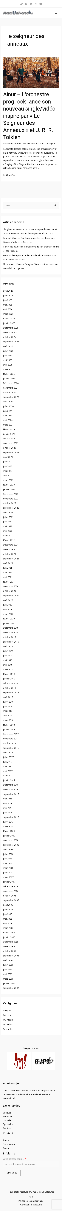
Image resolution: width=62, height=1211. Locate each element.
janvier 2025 (9, 378)
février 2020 (9, 618)
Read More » (9, 174)
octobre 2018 (9, 687)
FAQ (31, 1197)
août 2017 (8, 752)
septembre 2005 (11, 955)
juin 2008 (7, 858)
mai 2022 (7, 526)
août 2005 (8, 960)
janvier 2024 (9, 434)
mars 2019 (8, 669)
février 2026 (9, 318)
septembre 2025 (11, 341)
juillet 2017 (8, 757)
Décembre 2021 (11, 544)
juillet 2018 (8, 701)
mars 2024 (8, 424)
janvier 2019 (9, 678)
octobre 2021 (9, 554)
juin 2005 (7, 969)
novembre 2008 (11, 840)
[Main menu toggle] (56, 13)
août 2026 (8, 290)
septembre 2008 (11, 844)
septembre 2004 (11, 987)
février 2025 (9, 373)
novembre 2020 (11, 586)
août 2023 (8, 457)
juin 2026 (7, 300)
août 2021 (8, 563)
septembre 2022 (11, 507)
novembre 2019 (11, 632)
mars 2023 (8, 480)
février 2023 (9, 484)
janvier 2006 (9, 937)
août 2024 (8, 401)
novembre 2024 (11, 387)
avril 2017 (7, 771)
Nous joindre (9, 1144)
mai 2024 (7, 415)
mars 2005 (8, 978)
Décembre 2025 (11, 327)
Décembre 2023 (11, 438)
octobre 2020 (9, 590)
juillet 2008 (8, 854)
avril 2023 (7, 475)
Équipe (6, 1140)
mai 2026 (7, 304)
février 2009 (9, 831)
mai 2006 (7, 918)
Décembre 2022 (11, 494)
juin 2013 (7, 812)
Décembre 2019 (11, 627)
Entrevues (7, 1015)
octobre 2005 (9, 951)
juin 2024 (7, 410)
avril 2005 (7, 974)
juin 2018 (7, 706)
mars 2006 (8, 927)
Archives (7, 1128)
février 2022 (9, 540)
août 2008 (8, 849)
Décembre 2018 (11, 683)
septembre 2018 (11, 692)
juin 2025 (7, 355)
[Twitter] (31, 4)
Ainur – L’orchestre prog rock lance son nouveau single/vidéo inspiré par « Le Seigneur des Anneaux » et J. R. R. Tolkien (29, 116)
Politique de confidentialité (31, 1200)
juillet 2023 (8, 461)
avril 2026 (7, 309)
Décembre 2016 (11, 784)
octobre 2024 (9, 392)
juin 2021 (7, 567)
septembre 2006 (11, 900)
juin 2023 (7, 466)
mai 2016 (7, 798)
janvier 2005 (9, 983)
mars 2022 (8, 535)
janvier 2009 (9, 835)
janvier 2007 (9, 881)
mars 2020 (8, 614)
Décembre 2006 (11, 886)
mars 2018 (8, 720)
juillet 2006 (8, 909)
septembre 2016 (11, 794)
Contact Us (8, 1148)
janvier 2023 (9, 489)
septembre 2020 (11, 595)
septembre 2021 (11, 558)
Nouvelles (33, 143)
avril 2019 (7, 664)
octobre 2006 (9, 895)
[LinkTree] (21, 4)
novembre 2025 (11, 332)
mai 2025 (7, 360)
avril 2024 (7, 420)
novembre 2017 (11, 738)
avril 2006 (7, 923)
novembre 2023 (11, 443)
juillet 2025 (8, 350)
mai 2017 (7, 766)
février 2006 (9, 932)
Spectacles (8, 1029)
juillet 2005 (8, 964)
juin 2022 (7, 521)
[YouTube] (40, 4)
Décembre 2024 (11, 383)
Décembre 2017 (11, 734)
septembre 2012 (11, 817)
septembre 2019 (11, 641)
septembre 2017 (11, 747)
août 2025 (8, 346)
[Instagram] (36, 4)
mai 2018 (7, 710)
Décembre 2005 (11, 941)
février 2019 (9, 674)
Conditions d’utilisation (31, 1204)
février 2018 (9, 724)
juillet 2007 (8, 872)
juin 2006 (7, 914)
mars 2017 (8, 775)
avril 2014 (7, 807)
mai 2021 (7, 572)
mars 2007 (8, 877)
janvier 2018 (9, 729)
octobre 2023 (9, 447)
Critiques (7, 1010)
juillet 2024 (8, 406)
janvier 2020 (9, 623)
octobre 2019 (9, 637)
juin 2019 (7, 655)
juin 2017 (7, 761)
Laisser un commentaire (14, 143)
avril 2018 (7, 715)
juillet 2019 (8, 650)
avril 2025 (7, 364)
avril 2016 (7, 803)
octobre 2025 (9, 337)
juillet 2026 (8, 295)
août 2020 (8, 600)
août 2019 (8, 646)
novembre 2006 (11, 891)
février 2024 (9, 429)
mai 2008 (7, 863)
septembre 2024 (11, 397)
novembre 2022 (11, 498)
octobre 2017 (9, 743)
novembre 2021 (11, 549)
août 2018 (8, 697)
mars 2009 (8, 826)
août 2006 (8, 904)
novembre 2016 (11, 789)
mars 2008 (8, 867)
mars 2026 (8, 313)
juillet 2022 (8, 517)
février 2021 (9, 581)
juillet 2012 (8, 821)
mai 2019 (7, 660)
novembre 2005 (11, 946)
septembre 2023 (11, 452)
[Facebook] (26, 4)
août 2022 (8, 512)
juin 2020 (7, 604)
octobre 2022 (9, 503)
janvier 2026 (9, 323)
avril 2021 (7, 577)
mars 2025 (8, 369)
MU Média (8, 1019)
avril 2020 (7, 609)
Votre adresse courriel (14, 1158)
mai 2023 (7, 470)
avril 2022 (7, 530)
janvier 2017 (9, 780)
